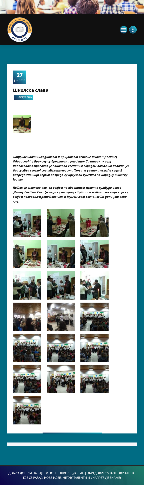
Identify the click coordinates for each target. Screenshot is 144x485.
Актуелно (25, 97)
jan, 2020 (19, 77)
